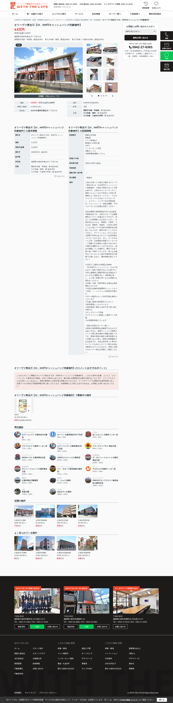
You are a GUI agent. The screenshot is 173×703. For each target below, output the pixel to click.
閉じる (162, 700)
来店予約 (21, 626)
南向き (131, 663)
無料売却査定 (155, 13)
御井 (94, 113)
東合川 (29, 36)
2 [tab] (101, 95)
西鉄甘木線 (87, 110)
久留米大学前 (97, 116)
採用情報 (36, 663)
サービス (79, 13)
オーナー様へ (115, 13)
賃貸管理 (17, 663)
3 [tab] (103, 95)
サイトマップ (30, 692)
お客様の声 (37, 658)
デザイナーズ (87, 658)
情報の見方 (61, 176)
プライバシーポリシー (48, 692)
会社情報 (96, 13)
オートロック (87, 653)
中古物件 (108, 658)
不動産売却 (18, 673)
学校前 (96, 110)
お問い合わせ (52, 626)
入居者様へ (135, 13)
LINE (37, 626)
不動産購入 (18, 668)
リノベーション (111, 653)
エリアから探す (59, 13)
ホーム (15, 13)
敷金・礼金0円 (63, 663)
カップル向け (87, 668)
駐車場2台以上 (135, 648)
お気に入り (156, 8)
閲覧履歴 (145, 8)
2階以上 (132, 653)
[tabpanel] (102, 68)
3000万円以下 (110, 663)
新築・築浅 (62, 648)
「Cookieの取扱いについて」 (129, 700)
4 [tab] (106, 95)
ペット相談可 (63, 653)
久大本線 (86, 113)
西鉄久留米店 (19, 653)
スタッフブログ (39, 653)
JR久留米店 (18, 658)
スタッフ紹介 (38, 648)
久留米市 (23, 36)
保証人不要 (86, 648)
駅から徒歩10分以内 (66, 668)
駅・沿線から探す (35, 13)
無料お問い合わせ (140, 38)
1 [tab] (98, 95)
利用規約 (17, 692)
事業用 (84, 663)
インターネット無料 (66, 658)
